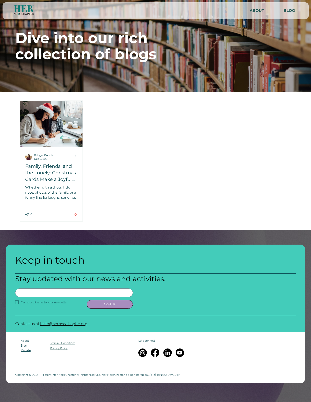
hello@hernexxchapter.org (63, 323)
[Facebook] (155, 352)
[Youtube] (180, 352)
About (25, 340)
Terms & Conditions (62, 343)
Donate (26, 350)
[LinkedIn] (167, 352)
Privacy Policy (58, 348)
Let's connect (146, 340)
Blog (24, 345)
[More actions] (76, 156)
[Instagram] (142, 352)
